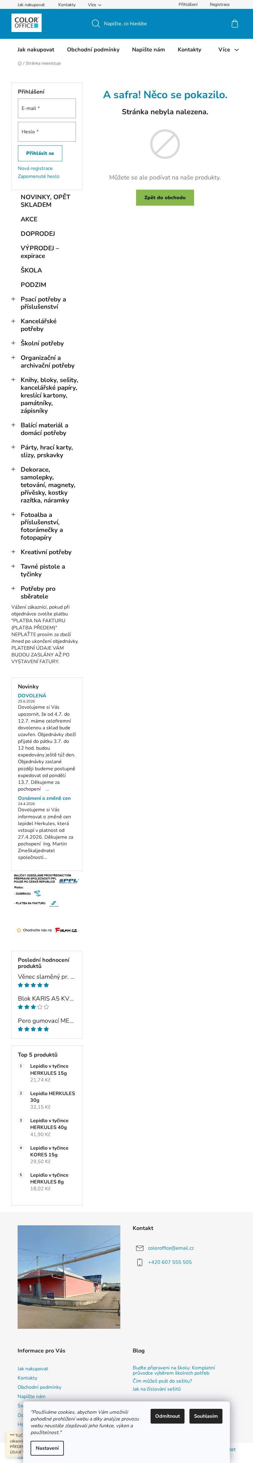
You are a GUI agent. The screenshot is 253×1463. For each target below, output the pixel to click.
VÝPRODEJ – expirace (40, 252)
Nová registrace (35, 168)
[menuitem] (35, 49)
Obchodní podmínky (39, 1387)
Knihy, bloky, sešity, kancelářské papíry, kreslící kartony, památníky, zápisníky (49, 395)
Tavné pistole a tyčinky (43, 570)
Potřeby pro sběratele (38, 592)
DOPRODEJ (38, 233)
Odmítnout (167, 1416)
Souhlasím (206, 1416)
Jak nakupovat (31, 5)
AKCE (29, 219)
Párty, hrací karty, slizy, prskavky (47, 451)
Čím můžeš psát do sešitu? (162, 1381)
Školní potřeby (42, 343)
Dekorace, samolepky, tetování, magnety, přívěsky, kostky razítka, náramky (48, 485)
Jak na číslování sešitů (157, 1389)
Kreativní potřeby (46, 552)
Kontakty (67, 5)
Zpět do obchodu (165, 197)
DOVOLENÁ (32, 696)
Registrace (220, 4)
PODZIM (33, 284)
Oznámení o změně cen (44, 798)
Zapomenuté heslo (39, 176)
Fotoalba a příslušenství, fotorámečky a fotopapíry (42, 526)
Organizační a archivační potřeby (48, 361)
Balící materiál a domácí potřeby (44, 429)
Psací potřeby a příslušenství (43, 303)
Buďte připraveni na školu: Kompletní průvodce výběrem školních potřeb (174, 1370)
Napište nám (32, 1396)
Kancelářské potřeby (38, 325)
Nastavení (47, 1448)
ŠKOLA (31, 270)
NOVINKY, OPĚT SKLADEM (45, 201)
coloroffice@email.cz (171, 1248)
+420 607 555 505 (170, 1262)
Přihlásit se (40, 153)
